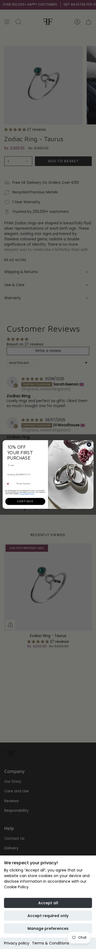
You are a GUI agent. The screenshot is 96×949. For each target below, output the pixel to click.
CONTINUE (25, 501)
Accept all (48, 903)
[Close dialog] (89, 444)
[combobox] (10, 484)
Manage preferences (48, 928)
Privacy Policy (24, 493)
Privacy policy (16, 943)
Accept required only (48, 915)
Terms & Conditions (50, 943)
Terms (32, 493)
